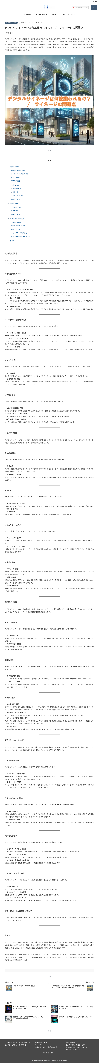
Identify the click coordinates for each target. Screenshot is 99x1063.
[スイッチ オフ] (93, 7)
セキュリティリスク (19, 195)
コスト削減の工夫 (17, 222)
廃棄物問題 (14, 211)
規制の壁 (15, 192)
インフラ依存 (15, 177)
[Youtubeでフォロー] (96, 2)
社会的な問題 (14, 185)
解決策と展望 (15, 181)
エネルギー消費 (16, 207)
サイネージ (24, 22)
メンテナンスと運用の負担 (19, 174)
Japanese (79, 7)
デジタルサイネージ (36, 22)
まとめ (12, 241)
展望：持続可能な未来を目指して (22, 236)
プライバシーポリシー (49, 1053)
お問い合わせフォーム (73, 1049)
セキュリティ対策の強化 (19, 233)
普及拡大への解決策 (17, 218)
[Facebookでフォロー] (91, 2)
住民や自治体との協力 (18, 226)
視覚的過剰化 (17, 189)
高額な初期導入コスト (18, 170)
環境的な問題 (14, 203)
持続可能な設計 (16, 229)
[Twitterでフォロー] (93, 2)
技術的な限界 (14, 166)
